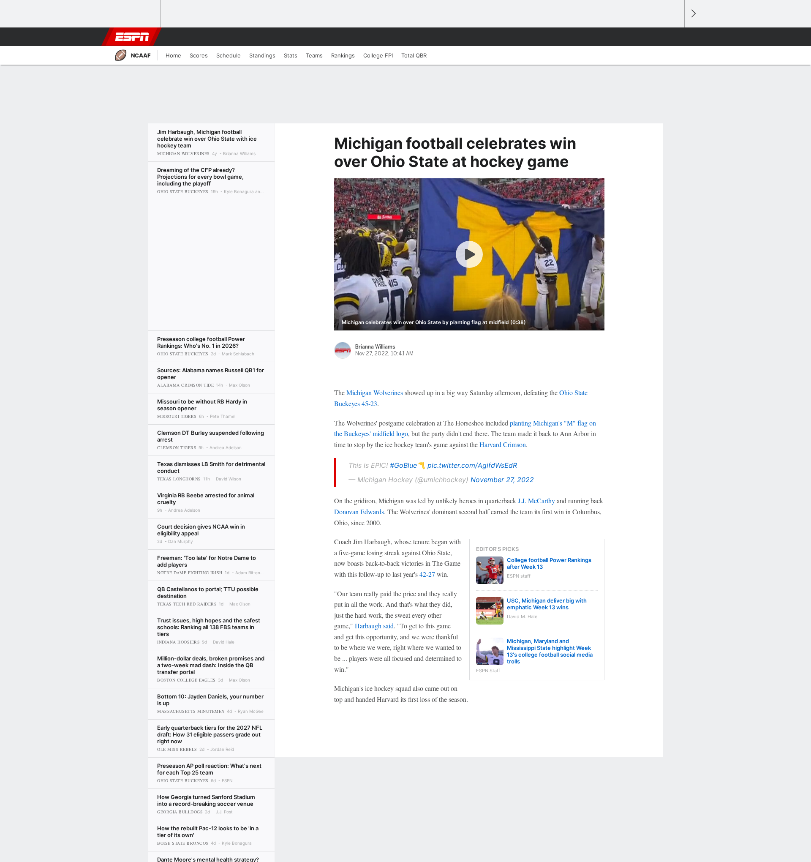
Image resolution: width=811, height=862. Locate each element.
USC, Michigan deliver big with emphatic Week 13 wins (547, 604)
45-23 (369, 403)
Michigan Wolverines (374, 392)
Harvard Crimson (502, 444)
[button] (674, 36)
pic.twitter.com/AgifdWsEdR (472, 465)
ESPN (132, 36)
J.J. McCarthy (536, 500)
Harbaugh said (374, 625)
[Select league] (135, 14)
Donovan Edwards (359, 511)
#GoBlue (403, 465)
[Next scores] (692, 13)
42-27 (427, 574)
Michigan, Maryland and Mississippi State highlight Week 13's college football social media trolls (550, 651)
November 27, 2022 (502, 479)
